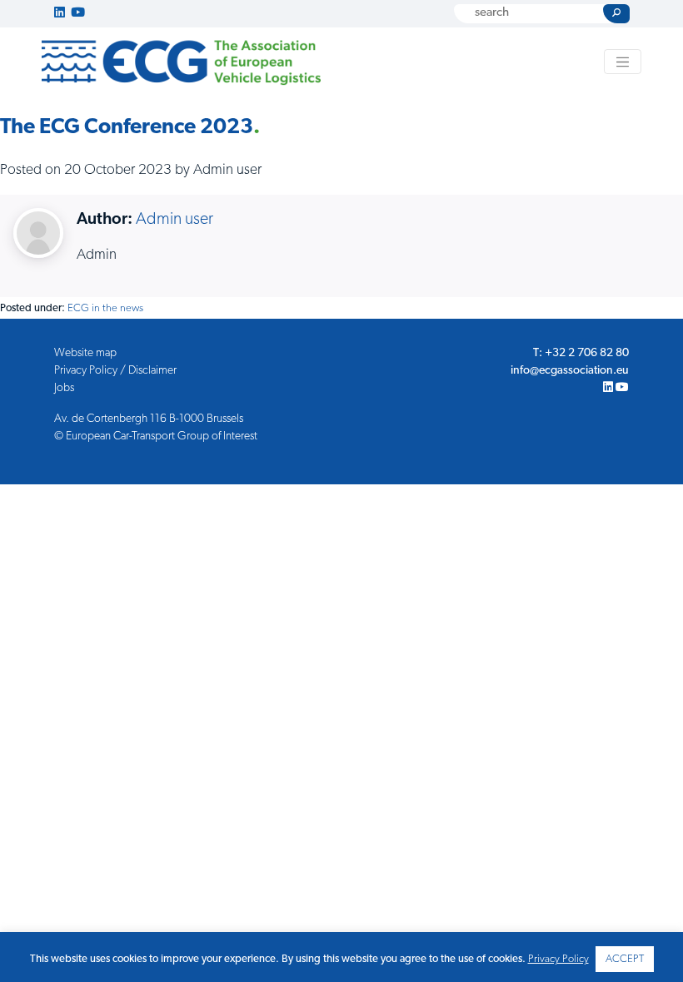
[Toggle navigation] (623, 61)
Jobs (64, 388)
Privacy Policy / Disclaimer (115, 371)
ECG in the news (105, 308)
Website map (85, 353)
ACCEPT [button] (625, 959)
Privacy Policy (558, 959)
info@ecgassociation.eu (570, 371)
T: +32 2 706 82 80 (581, 353)
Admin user (174, 219)
